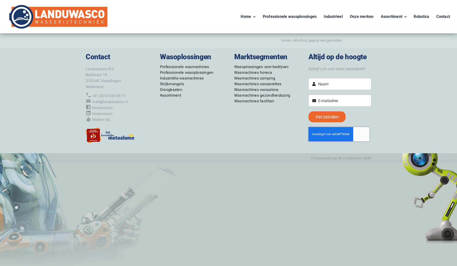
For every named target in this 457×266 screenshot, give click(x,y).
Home (285, 40)
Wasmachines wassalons (256, 89)
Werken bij (101, 119)
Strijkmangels (172, 84)
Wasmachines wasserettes (257, 84)
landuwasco (102, 107)
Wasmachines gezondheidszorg (262, 95)
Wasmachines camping (254, 78)
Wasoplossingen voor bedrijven (261, 66)
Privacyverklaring (324, 158)
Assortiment (170, 95)
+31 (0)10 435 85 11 (109, 96)
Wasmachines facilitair (254, 101)
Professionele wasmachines (184, 66)
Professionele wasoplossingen (187, 72)
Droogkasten (171, 89)
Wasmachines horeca (253, 72)
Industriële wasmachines (182, 78)
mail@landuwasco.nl (110, 101)
